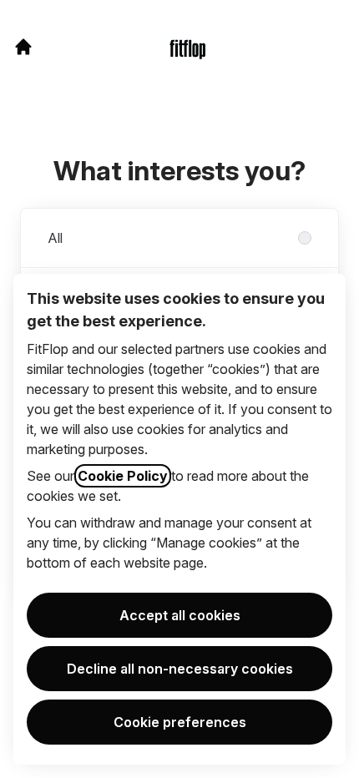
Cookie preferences (180, 722)
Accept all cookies (179, 615)
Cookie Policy (123, 475)
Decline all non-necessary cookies (180, 668)
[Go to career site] (23, 47)
